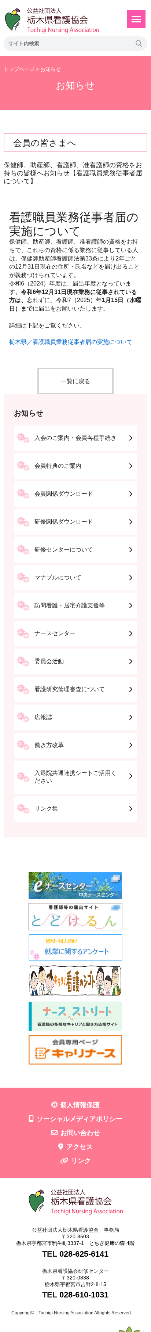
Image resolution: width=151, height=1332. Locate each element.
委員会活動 (49, 661)
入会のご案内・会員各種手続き (75, 438)
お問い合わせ (80, 1133)
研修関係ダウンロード (63, 521)
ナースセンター (55, 633)
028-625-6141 (83, 1254)
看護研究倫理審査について (69, 689)
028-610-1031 (83, 1294)
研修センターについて (63, 549)
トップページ (19, 69)
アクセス (79, 1146)
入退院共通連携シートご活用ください (75, 777)
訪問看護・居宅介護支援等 (69, 605)
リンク (81, 1160)
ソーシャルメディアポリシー (79, 1119)
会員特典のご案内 (57, 466)
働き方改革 (49, 745)
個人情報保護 (80, 1105)
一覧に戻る (75, 381)
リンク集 (46, 808)
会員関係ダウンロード (63, 494)
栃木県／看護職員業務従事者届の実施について (70, 342)
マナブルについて (57, 577)
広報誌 (43, 717)
